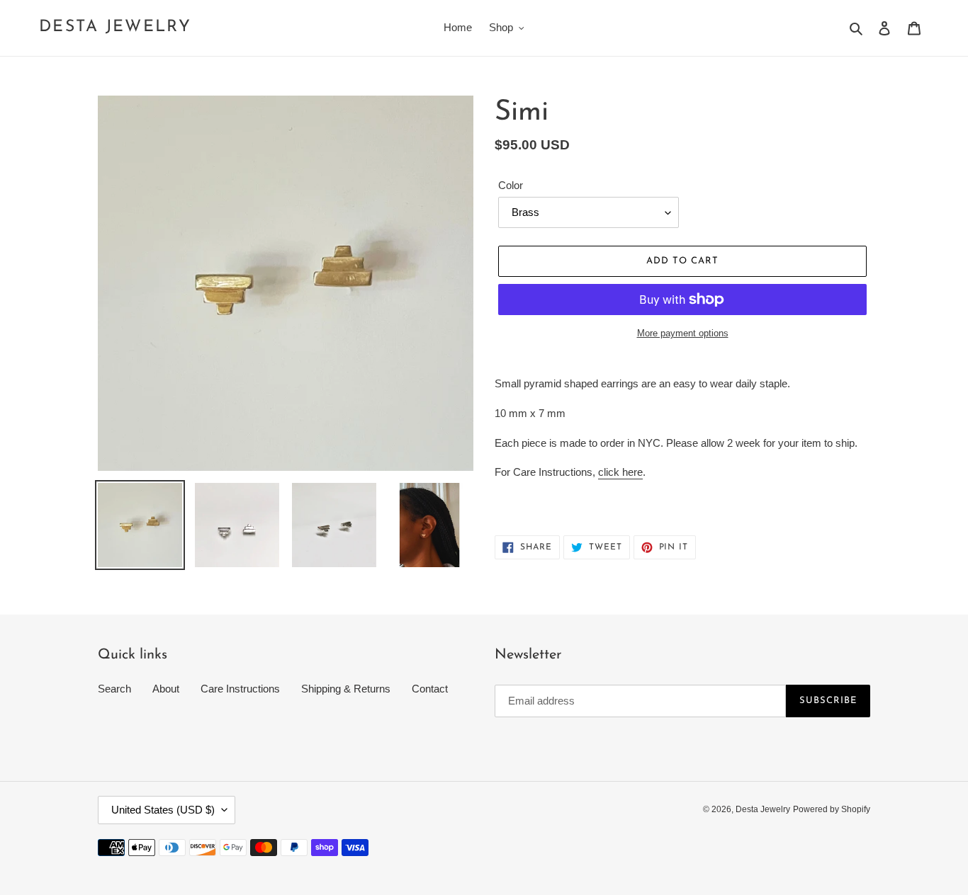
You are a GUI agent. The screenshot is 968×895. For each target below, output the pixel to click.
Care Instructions (240, 689)
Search (114, 689)
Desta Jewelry (115, 27)
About (165, 689)
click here (620, 472)
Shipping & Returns (345, 689)
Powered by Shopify (831, 809)
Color (510, 185)
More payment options (682, 333)
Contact (430, 689)
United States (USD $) (163, 810)
